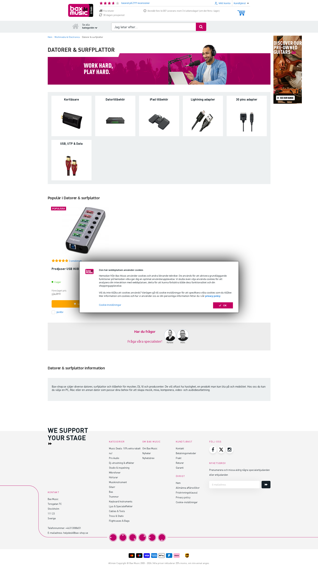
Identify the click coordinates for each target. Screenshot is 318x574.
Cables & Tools (117, 511)
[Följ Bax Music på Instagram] (229, 449)
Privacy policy (183, 497)
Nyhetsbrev (148, 458)
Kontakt (180, 448)
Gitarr (112, 486)
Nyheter (146, 453)
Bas (111, 491)
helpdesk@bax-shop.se (75, 532)
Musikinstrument (118, 482)
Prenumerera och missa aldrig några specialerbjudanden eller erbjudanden (239, 472)
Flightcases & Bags (119, 520)
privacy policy (212, 295)
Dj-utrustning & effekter (121, 462)
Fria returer (108, 10)
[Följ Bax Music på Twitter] (221, 449)
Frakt (178, 458)
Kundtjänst (184, 441)
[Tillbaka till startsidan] (75, 26)
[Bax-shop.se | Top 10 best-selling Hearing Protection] (159, 336)
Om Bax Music (149, 448)
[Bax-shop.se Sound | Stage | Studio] (80, 10)
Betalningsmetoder (186, 453)
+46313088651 (73, 527)
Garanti (180, 467)
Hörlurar (113, 477)
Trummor (114, 496)
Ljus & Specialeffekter (121, 506)
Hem (178, 482)
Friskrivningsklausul (187, 492)
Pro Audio (114, 458)
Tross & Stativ (116, 515)
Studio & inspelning (119, 467)
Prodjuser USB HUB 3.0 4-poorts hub (78, 269)
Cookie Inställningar (110, 304)
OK (225, 305)
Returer (180, 462)
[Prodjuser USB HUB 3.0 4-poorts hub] (85, 232)
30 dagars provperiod (113, 15)
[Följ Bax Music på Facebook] (213, 449)
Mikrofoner (114, 472)
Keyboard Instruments (120, 501)
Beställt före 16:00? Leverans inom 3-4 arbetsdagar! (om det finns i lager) (184, 10)
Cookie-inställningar (187, 502)
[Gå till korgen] (241, 11)
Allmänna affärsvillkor (188, 487)
